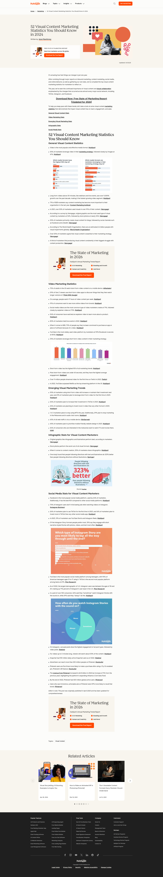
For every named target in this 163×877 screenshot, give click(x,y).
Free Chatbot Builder (57, 834)
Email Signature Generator (83, 834)
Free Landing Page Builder (59, 843)
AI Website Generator (36, 840)
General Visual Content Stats (58, 113)
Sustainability (98, 840)
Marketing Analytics (57, 840)
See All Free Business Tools (83, 822)
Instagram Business (57, 507)
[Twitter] (81, 855)
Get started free (125, 3)
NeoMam (84, 489)
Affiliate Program (118, 846)
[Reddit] (92, 855)
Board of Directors (100, 831)
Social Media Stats (54, 130)
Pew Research (71, 582)
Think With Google (70, 295)
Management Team (100, 828)
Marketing (40, 11)
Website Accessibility (91, 867)
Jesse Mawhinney (45, 39)
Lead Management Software (38, 846)
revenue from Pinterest (61, 673)
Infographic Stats (54, 125)
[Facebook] (65, 855)
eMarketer (107, 288)
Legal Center (56, 867)
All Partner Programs (119, 834)
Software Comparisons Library (84, 840)
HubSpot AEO (34, 825)
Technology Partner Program (121, 840)
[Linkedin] (87, 855)
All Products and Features (38, 822)
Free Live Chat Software (58, 837)
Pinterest (99, 680)
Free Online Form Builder (58, 831)
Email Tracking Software (37, 834)
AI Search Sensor (80, 828)
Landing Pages (56, 828)
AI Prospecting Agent (57, 822)
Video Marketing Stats (56, 117)
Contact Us (98, 843)
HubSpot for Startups (119, 843)
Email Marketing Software (38, 843)
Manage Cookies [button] (106, 867)
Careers (97, 825)
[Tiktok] (98, 855)
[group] (52, 780)
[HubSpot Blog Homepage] (35, 3)
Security (78, 867)
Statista (62, 650)
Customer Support (119, 822)
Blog (96, 837)
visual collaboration (104, 89)
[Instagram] (70, 855)
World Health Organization (80, 230)
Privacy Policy (67, 867)
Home (32, 11)
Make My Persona (81, 831)
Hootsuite (99, 662)
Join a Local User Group (120, 825)
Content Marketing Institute (80, 205)
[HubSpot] (81, 861)
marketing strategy (86, 152)
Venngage (105, 209)
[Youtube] (76, 855)
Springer (91, 457)
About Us (97, 822)
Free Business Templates (83, 837)
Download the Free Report (54, 55)
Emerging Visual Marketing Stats (60, 121)
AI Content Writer (35, 837)
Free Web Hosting (56, 846)
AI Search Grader (80, 825)
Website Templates (81, 843)
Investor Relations (100, 834)
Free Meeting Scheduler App (38, 828)
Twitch (104, 379)
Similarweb (85, 419)
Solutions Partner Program (121, 837)
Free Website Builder (57, 825)
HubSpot (92, 148)
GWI (51, 430)
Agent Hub (33, 831)
